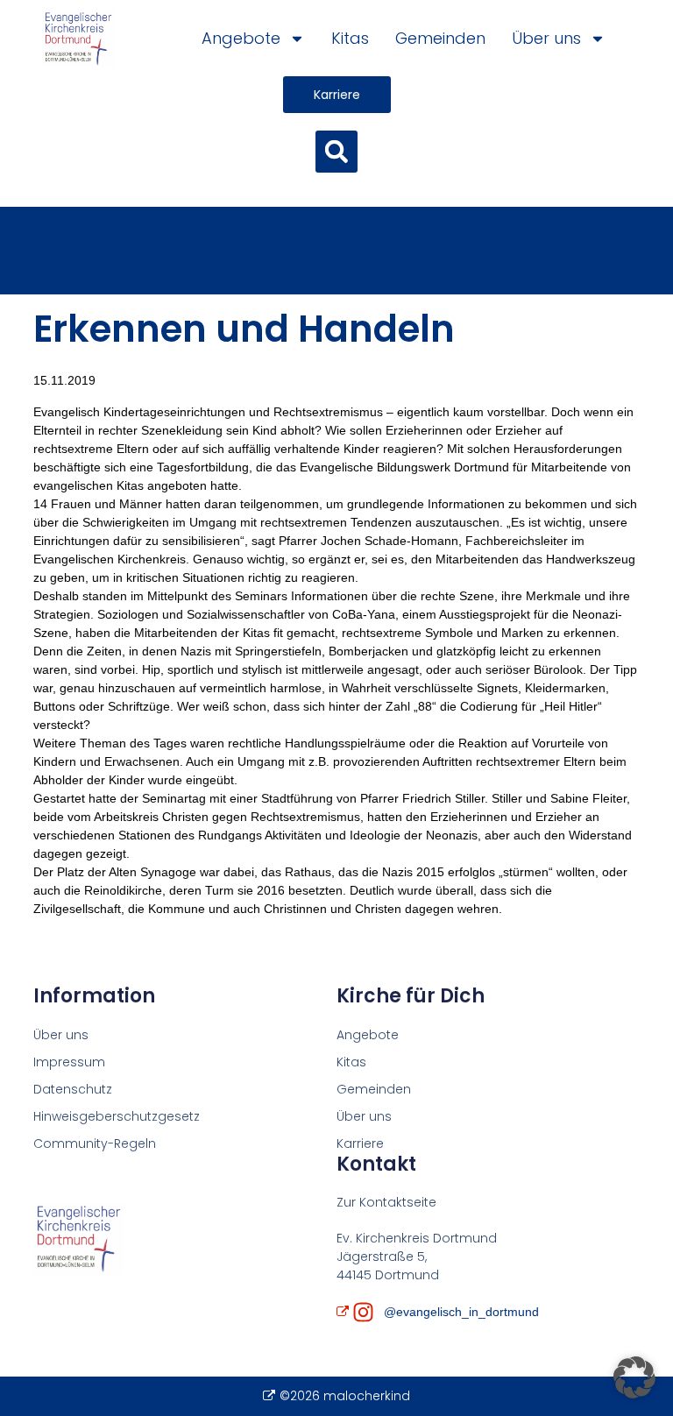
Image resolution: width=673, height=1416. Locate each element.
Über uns (546, 38)
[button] (336, 152)
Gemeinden (440, 38)
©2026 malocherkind (344, 1396)
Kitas (350, 38)
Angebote (241, 38)
